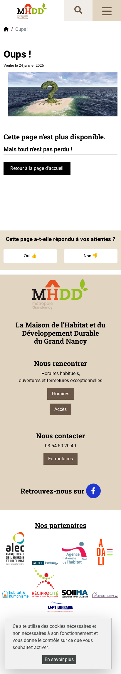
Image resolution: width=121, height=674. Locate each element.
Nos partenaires (60, 525)
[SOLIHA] (75, 594)
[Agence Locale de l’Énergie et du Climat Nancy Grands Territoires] (15, 548)
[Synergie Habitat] (105, 595)
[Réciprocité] (45, 583)
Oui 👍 (30, 255)
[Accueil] (32, 11)
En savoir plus (59, 659)
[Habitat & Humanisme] (15, 594)
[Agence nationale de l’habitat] (75, 553)
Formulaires (60, 458)
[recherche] (78, 10)
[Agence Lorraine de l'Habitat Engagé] (45, 563)
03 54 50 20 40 (60, 446)
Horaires (60, 394)
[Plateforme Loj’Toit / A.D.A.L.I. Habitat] (105, 552)
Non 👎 (91, 255)
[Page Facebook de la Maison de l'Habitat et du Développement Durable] (93, 490)
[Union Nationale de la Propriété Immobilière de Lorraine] (60, 606)
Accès (60, 409)
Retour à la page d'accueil (36, 168)
